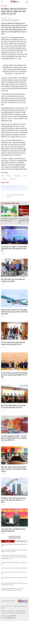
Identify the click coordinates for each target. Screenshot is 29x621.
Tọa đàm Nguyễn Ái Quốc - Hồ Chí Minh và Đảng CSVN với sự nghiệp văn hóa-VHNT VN (14, 438)
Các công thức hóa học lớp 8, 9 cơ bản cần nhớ (13, 577)
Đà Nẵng (9, 175)
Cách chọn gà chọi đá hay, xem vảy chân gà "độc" (14, 572)
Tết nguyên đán (16, 175)
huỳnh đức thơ (12, 179)
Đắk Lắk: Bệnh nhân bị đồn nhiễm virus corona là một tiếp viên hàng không (13, 469)
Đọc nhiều (8, 541)
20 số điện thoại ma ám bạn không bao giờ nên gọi (14, 568)
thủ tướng (4, 179)
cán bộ (24, 175)
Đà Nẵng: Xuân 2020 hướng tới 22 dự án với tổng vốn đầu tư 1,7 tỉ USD (13, 500)
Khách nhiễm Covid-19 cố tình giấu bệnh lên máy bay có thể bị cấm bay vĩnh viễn (14, 312)
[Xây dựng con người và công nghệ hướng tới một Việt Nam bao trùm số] (14, 235)
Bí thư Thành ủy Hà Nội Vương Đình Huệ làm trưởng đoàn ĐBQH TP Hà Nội (14, 375)
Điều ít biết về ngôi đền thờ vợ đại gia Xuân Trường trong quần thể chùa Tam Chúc (12, 589)
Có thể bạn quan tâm (10, 203)
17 (14, 551)
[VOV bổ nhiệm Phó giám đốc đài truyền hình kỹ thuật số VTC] (14, 331)
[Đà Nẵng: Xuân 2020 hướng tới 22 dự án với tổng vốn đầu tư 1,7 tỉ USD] (14, 486)
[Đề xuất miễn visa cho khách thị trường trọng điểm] (14, 268)
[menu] (2, 1)
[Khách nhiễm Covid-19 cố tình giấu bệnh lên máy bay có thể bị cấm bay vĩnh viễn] (14, 298)
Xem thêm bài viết (14, 537)
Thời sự (5, 5)
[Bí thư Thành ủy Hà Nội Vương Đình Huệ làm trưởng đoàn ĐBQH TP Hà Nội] (14, 361)
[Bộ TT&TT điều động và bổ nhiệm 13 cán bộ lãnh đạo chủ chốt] (14, 394)
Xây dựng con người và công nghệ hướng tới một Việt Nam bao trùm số (14, 249)
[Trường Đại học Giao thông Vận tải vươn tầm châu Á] (9, 210)
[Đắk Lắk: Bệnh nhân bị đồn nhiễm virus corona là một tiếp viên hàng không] (14, 455)
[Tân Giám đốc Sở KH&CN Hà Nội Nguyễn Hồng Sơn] (14, 517)
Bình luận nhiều (21, 541)
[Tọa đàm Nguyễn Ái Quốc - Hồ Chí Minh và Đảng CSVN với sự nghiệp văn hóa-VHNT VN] (14, 424)
